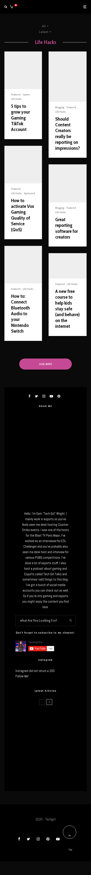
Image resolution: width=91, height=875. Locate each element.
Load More (45, 364)
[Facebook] (19, 839)
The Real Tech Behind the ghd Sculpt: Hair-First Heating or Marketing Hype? (54, 716)
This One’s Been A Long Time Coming (53, 758)
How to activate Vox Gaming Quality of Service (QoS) (22, 215)
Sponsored (29, 193)
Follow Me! (21, 676)
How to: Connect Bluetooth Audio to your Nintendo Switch (20, 313)
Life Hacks (16, 99)
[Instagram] (38, 839)
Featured (16, 94)
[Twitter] (28, 839)
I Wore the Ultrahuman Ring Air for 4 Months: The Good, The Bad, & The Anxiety (52, 737)
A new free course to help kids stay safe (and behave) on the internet (67, 309)
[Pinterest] (48, 839)
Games (26, 94)
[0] (12, 7)
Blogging (59, 107)
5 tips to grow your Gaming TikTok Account (20, 118)
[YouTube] (58, 839)
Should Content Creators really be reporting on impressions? (67, 133)
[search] (71, 620)
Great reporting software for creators (66, 228)
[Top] (69, 832)
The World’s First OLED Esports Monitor (49, 779)
